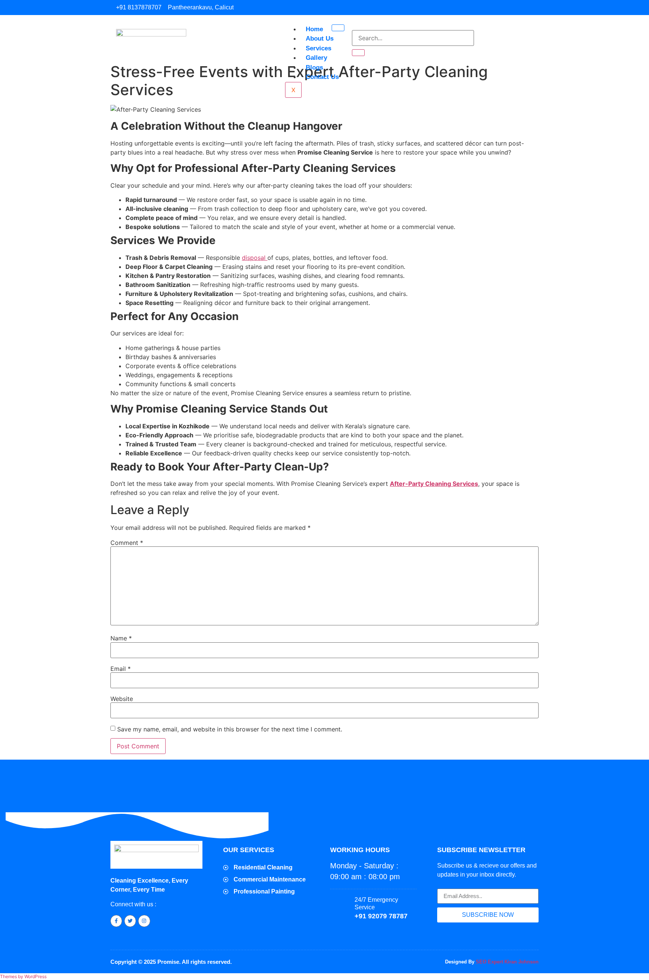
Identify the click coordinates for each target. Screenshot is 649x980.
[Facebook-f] (116, 921)
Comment (126, 543)
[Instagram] (144, 921)
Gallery (316, 57)
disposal (254, 257)
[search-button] (358, 52)
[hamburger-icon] (338, 27)
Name (121, 638)
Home (314, 29)
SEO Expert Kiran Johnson (507, 962)
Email (120, 669)
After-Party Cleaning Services (434, 483)
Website (121, 699)
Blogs (314, 67)
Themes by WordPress (23, 976)
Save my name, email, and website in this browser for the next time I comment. (229, 729)
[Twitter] (130, 921)
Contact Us (322, 76)
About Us (320, 38)
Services (318, 48)
